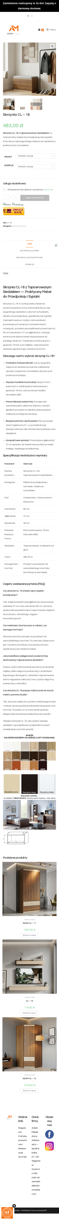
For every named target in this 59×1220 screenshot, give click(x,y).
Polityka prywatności (22, 1140)
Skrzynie (22, 226)
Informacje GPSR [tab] (29, 251)
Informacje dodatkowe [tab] (29, 257)
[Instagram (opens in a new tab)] (31, 16)
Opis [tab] (29, 244)
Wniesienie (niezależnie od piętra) (30, 189)
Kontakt (22, 1157)
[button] (52, 46)
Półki (33, 997)
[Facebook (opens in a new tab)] (28, 16)
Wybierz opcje (29, 935)
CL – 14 (29, 1001)
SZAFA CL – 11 (29, 923)
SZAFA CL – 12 (29, 1079)
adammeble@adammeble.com (36, 1185)
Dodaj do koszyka (34, 198)
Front (8, 157)
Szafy (33, 920)
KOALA (15, 226)
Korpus (8, 165)
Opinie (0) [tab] (29, 264)
